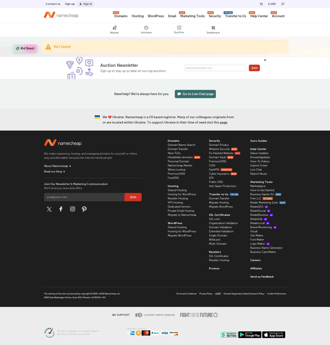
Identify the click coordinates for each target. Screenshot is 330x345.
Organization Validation (223, 223)
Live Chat (256, 169)
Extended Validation (221, 231)
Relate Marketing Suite (267, 202)
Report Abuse (258, 173)
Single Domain (218, 235)
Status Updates (259, 153)
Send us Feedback (262, 276)
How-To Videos (260, 161)
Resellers (215, 252)
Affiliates (256, 268)
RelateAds (258, 219)
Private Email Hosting (181, 210)
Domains (121, 15)
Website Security (223, 149)
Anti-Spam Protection (222, 186)
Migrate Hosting (219, 202)
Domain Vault (221, 157)
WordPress (156, 16)
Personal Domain (178, 161)
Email (172, 16)
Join (254, 68)
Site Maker (256, 235)
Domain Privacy (219, 145)
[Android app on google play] (249, 334)
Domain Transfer (178, 149)
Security (214, 15)
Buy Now (179, 32)
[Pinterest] (84, 209)
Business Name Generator (266, 247)
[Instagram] (72, 209)
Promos (214, 268)
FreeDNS (173, 177)
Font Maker (257, 239)
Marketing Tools (192, 15)
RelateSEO (258, 206)
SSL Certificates (219, 215)
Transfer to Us (235, 15)
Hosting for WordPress (182, 194)
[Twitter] (49, 209)
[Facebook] (61, 209)
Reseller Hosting (178, 198)
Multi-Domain (218, 243)
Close (265, 60)
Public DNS (216, 182)
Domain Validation (220, 227)
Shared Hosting (177, 190)
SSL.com (214, 219)
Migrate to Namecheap (182, 215)
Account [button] (278, 15)
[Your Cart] (261, 4)
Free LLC (261, 198)
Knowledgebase (260, 157)
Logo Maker (259, 243)
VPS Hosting (175, 202)
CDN (212, 165)
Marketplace (258, 186)
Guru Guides (258, 140)
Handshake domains (184, 157)
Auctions (146, 32)
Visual (253, 231)
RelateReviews (261, 215)
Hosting (138, 16)
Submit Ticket (258, 165)
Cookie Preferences (276, 294)
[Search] (282, 4)
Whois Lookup (176, 169)
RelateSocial (260, 210)
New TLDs (174, 153)
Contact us (53, 3)
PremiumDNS (176, 173)
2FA (211, 177)
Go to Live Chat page (198, 94)
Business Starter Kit (265, 194)
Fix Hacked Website (224, 153)
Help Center (259, 15)
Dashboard (213, 32)
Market (114, 32)
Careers (255, 260)
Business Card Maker (263, 252)
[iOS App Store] (273, 334)
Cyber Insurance (222, 173)
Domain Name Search (181, 145)
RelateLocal (259, 223)
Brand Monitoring (263, 227)
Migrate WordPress (179, 235)
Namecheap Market (180, 165)
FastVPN (220, 169)
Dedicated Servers (179, 206)
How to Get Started (262, 190)
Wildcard (214, 239)
